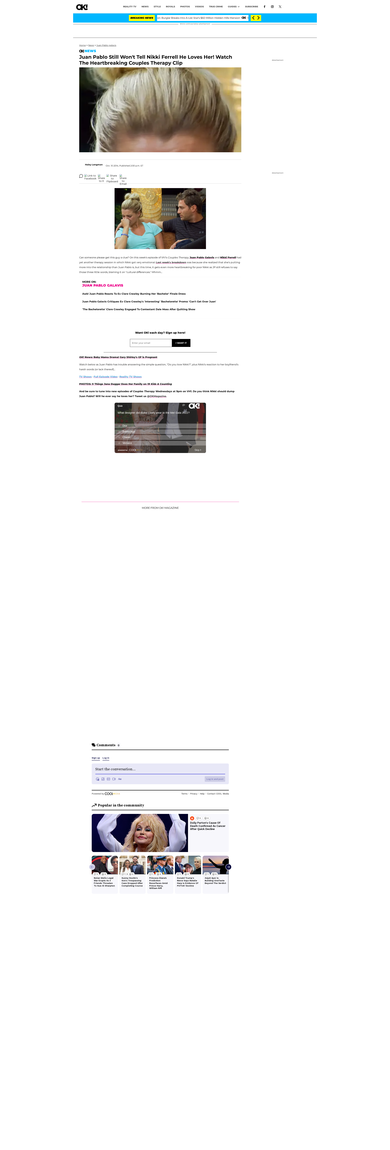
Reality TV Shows (130, 376)
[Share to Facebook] (90, 176)
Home (82, 45)
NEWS (145, 6)
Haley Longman (94, 164)
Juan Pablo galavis (106, 45)
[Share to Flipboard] (112, 176)
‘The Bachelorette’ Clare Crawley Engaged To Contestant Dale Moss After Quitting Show (138, 309)
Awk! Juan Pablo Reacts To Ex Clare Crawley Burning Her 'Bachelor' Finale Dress (134, 293)
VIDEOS (199, 6)
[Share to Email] (123, 176)
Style (157, 6)
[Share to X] (101, 176)
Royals (170, 6)
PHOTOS (185, 6)
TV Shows (85, 376)
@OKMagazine (156, 396)
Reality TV (129, 6)
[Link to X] (280, 6)
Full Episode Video (105, 376)
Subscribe (251, 6)
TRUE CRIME (216, 6)
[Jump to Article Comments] (81, 176)
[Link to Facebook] (264, 6)
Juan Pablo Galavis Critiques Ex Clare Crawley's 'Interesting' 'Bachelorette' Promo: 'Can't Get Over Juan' (149, 301)
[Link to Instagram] (272, 6)
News (91, 45)
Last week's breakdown (171, 262)
